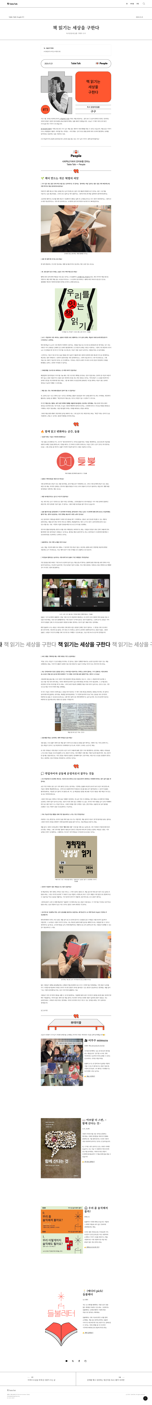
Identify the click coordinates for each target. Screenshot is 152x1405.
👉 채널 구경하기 (89, 1076)
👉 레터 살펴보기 (88, 1333)
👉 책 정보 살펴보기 (88, 1162)
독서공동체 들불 (45, 129)
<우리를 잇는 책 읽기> (83, 277)
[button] (132, 4)
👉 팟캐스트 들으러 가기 (91, 1247)
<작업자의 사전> (64, 119)
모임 (138, 3)
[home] (12, 4)
